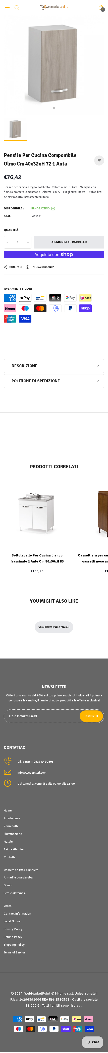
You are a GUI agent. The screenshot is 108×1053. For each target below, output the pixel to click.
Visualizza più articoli (54, 627)
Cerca (8, 906)
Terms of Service (14, 952)
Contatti (9, 857)
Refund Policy (13, 937)
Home (8, 810)
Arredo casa (12, 818)
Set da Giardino (14, 849)
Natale (8, 842)
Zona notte (11, 826)
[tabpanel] (54, 65)
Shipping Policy (14, 945)
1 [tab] (54, 108)
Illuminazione (13, 834)
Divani (8, 885)
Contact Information (17, 914)
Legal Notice (12, 921)
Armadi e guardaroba (18, 877)
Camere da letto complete (21, 870)
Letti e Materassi (15, 893)
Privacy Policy (13, 929)
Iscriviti (91, 716)
